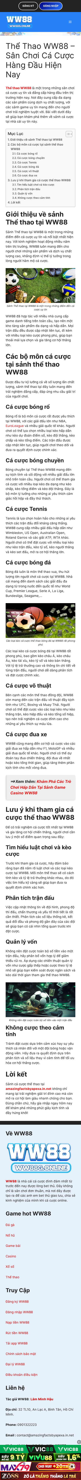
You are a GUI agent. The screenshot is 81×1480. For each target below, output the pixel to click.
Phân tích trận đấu (29, 189)
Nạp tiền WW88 (17, 1322)
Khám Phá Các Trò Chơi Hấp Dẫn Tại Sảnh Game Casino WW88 (40, 787)
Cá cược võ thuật (28, 171)
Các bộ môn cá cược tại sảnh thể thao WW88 (37, 147)
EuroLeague (15, 426)
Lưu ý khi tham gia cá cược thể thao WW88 (41, 180)
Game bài (13, 1246)
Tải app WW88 (17, 1343)
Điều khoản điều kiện (21, 1375)
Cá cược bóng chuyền (31, 157)
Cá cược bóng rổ (27, 153)
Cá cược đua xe (27, 175)
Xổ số (10, 1266)
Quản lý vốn (25, 193)
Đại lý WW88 (15, 1364)
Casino (11, 1256)
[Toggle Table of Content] (67, 134)
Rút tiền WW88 (17, 1333)
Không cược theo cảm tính (34, 197)
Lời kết (15, 202)
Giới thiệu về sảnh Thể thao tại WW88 (36, 139)
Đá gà (10, 1225)
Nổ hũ (10, 1235)
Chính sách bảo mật (21, 1354)
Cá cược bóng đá (28, 166)
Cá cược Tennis (27, 162)
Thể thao (12, 1277)
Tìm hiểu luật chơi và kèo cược (35, 184)
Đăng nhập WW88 (19, 1312)
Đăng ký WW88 (17, 1301)
